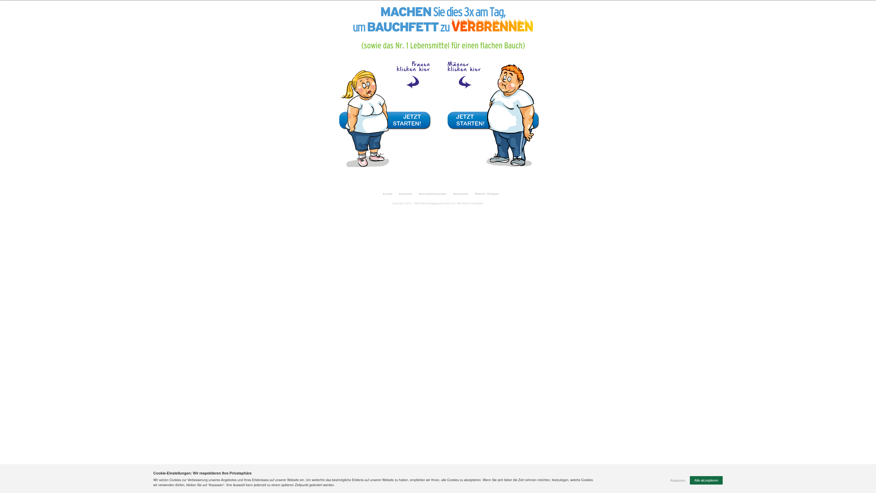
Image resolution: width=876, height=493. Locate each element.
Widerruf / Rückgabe (487, 193)
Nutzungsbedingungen (433, 193)
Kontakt (387, 193)
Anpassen (677, 480)
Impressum (405, 193)
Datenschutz (460, 193)
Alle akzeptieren (706, 480)
